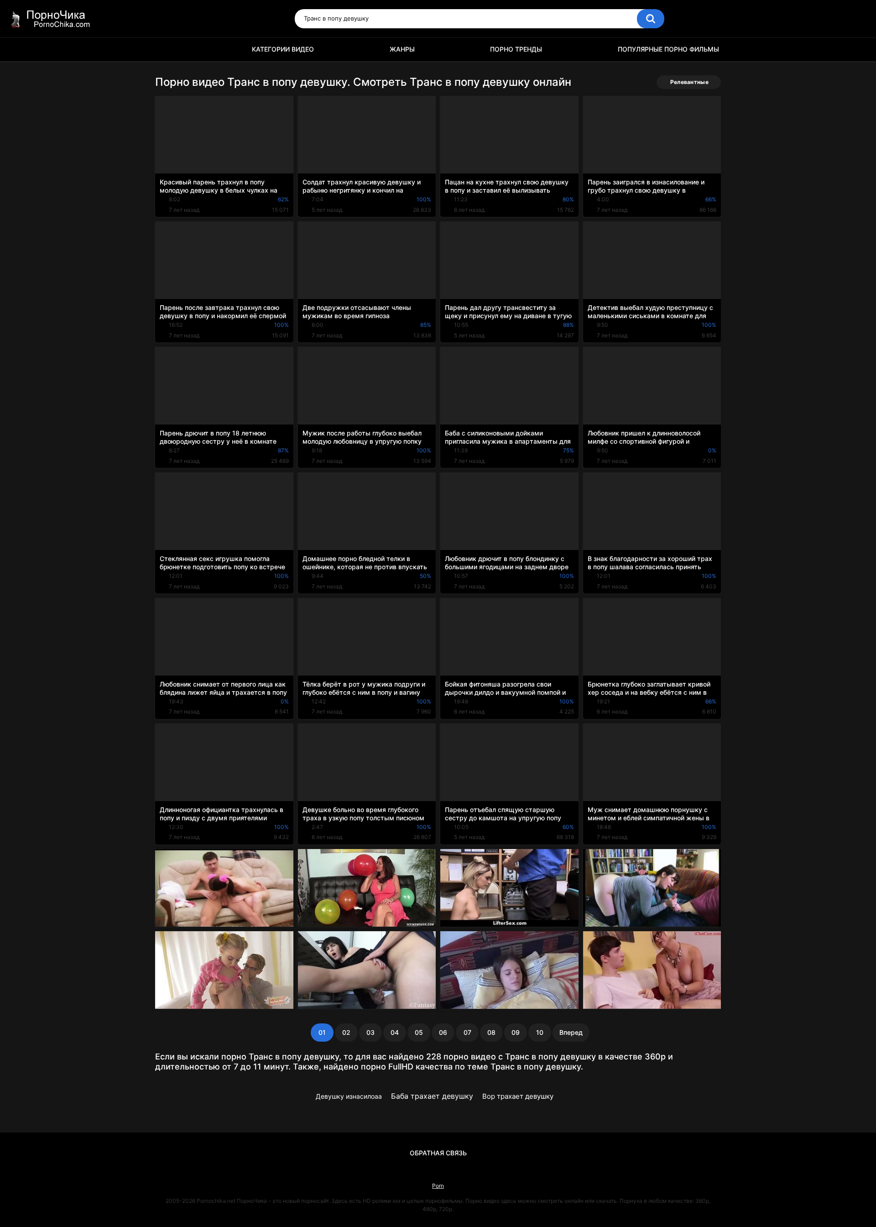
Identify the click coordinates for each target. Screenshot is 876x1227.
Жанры (402, 49)
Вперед (571, 1032)
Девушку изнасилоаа (349, 1096)
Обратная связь (438, 1153)
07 (467, 1032)
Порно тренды (516, 49)
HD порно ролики (166, 49)
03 (370, 1032)
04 (395, 1032)
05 (419, 1032)
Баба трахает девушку (432, 1096)
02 (346, 1032)
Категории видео (283, 49)
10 (539, 1032)
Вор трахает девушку (517, 1096)
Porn (438, 1185)
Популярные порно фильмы (668, 49)
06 (443, 1032)
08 (491, 1032)
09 (515, 1032)
